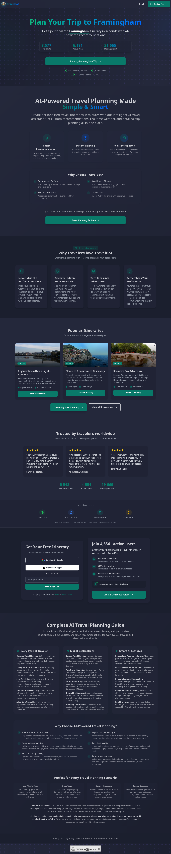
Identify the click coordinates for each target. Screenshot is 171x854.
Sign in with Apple (54, 567)
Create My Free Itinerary (66, 407)
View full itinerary (37, 394)
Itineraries (113, 838)
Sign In (142, 4)
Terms (57, 594)
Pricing (56, 838)
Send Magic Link (52, 586)
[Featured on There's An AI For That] (85, 848)
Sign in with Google (54, 560)
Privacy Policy (67, 594)
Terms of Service (84, 838)
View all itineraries (102, 407)
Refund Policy (100, 838)
